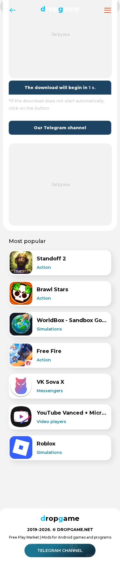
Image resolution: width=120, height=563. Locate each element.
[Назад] (12, 10)
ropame (60, 9)
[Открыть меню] (107, 10)
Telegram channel (60, 550)
